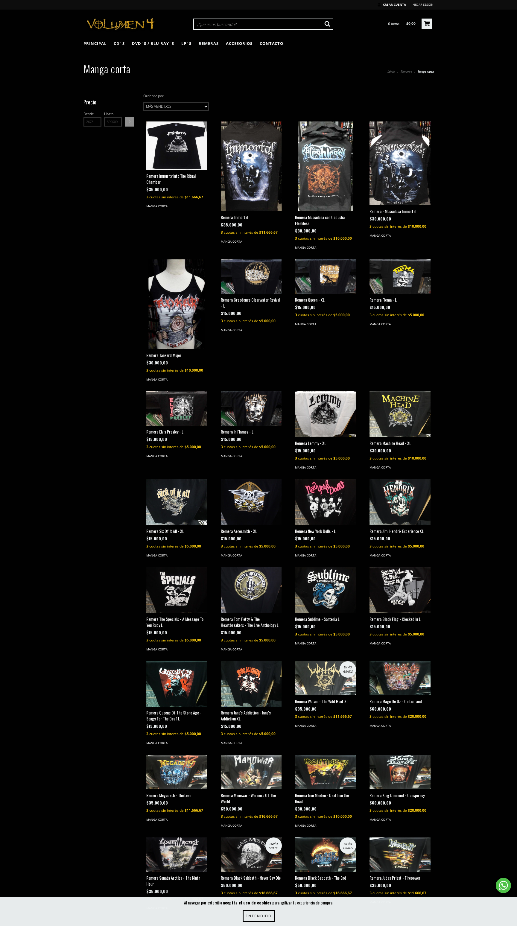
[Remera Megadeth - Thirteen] (176, 772)
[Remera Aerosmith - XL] (251, 502)
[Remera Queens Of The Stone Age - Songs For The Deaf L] (176, 684)
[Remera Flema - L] (400, 276)
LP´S (186, 43)
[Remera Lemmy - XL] (325, 414)
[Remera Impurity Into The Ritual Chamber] (176, 145)
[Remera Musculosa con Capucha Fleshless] (325, 171)
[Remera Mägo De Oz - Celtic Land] (400, 678)
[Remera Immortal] (251, 166)
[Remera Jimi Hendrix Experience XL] (400, 502)
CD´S (119, 43)
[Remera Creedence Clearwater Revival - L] (251, 276)
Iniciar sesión (423, 4)
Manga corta (157, 206)
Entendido (259, 916)
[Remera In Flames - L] (251, 408)
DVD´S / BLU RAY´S (153, 43)
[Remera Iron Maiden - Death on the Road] (325, 772)
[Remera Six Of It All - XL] (176, 502)
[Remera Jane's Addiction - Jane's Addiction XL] (251, 684)
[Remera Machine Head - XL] (400, 414)
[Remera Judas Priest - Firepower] (400, 854)
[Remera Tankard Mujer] (176, 307)
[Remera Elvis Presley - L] (176, 408)
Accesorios (239, 43)
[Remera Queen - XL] (325, 276)
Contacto (271, 43)
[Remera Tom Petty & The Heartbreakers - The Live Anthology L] (251, 590)
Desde (88, 113)
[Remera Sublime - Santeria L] (325, 590)
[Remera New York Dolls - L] (325, 502)
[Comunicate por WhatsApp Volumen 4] (503, 885)
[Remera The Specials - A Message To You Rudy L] (176, 590)
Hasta (108, 113)
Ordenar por (153, 95)
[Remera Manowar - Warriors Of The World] (251, 772)
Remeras (209, 43)
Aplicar (129, 122)
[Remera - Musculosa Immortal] (400, 163)
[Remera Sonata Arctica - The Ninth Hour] (176, 854)
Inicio (390, 71)
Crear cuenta (394, 4)
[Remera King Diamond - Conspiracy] (400, 772)
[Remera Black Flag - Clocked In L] (400, 590)
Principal (95, 43)
